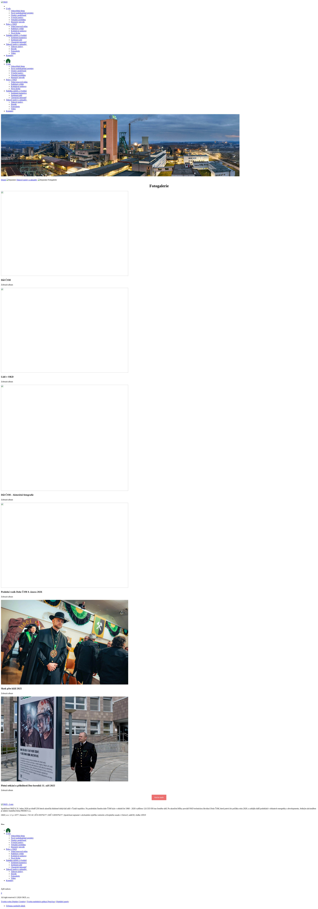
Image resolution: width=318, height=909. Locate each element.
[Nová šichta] (7, 804)
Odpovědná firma (18, 11)
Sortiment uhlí (16, 40)
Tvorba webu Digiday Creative (13, 902)
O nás (8, 8)
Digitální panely (62, 902)
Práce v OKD (11, 24)
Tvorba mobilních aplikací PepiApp (41, 902)
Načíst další (159, 797)
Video (13, 53)
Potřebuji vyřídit (17, 29)
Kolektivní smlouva (18, 31)
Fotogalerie (15, 51)
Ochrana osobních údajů (15, 906)
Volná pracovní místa (19, 26)
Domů (3, 180)
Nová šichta (15, 33)
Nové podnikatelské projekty (22, 13)
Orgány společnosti (18, 15)
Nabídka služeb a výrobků (16, 35)
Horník (14, 49)
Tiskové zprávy (17, 46)
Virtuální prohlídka (18, 20)
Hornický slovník (18, 22)
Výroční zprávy (17, 17)
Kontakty (9, 55)
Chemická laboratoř (18, 42)
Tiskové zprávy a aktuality (16, 44)
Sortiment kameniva (19, 38)
